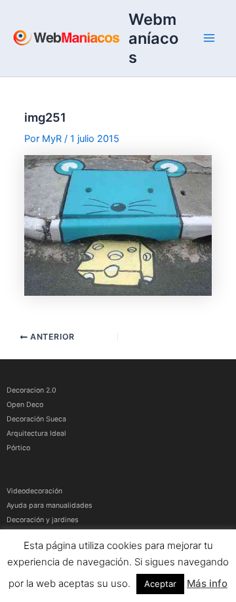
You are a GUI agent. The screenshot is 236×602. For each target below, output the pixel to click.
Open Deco (25, 404)
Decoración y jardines (43, 520)
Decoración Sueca (36, 419)
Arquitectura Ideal (36, 433)
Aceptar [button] (160, 583)
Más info (207, 583)
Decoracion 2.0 (31, 390)
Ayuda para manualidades (49, 505)
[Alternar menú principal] (209, 38)
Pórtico (18, 448)
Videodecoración (34, 491)
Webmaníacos (153, 38)
